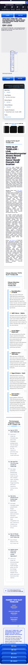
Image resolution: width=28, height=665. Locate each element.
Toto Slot (19, 190)
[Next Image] (25, 40)
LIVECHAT (15, 657)
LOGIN (7, 15)
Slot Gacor (12, 240)
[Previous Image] (2, 40)
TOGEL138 (8, 167)
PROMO (14, 646)
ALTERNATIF (14, 660)
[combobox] (12, 2)
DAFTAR (20, 15)
